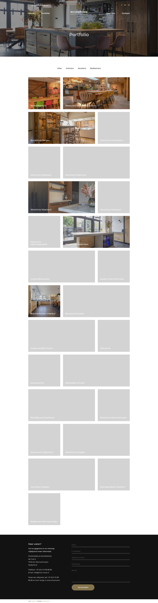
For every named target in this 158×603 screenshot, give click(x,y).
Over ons (110, 13)
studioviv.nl (46, 601)
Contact (126, 13)
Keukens (82, 68)
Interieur (70, 68)
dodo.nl (34, 601)
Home (31, 13)
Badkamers (95, 68)
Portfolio (45, 13)
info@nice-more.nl (41, 573)
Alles (59, 68)
